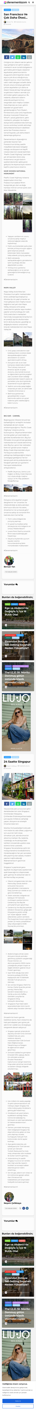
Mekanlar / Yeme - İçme (21, 666)
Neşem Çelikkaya (12, 766)
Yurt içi (22, 604)
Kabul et (18, 1401)
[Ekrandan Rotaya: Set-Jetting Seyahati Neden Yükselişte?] (18, 646)
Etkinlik (8, 666)
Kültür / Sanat (10, 635)
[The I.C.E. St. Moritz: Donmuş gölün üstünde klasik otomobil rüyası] (18, 677)
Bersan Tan (10, 22)
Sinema (8, 637)
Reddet (18, 1406)
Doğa (7, 604)
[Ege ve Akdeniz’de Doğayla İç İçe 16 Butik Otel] (18, 615)
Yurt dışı (15, 10)
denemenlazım (12, 625)
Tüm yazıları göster (11, 572)
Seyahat (7, 10)
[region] (18, 1395)
